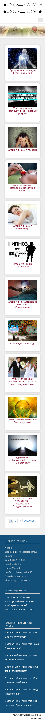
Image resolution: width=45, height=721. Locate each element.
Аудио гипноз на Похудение (22, 265)
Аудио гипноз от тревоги (22, 150)
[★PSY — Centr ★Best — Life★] (5, 3)
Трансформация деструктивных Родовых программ (22, 111)
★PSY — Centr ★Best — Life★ (22, 8)
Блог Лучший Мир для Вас (19, 601)
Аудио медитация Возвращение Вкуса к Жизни (22, 188)
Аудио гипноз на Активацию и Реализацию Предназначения (22, 502)
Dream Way (36, 718)
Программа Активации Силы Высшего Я (23, 71)
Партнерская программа (19, 609)
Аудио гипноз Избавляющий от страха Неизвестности (22, 460)
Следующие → (28, 522)
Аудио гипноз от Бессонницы (22, 227)
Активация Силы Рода (22, 343)
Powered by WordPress (23, 714)
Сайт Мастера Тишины (18, 597)
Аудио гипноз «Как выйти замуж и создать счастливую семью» (22, 381)
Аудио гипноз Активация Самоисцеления (22, 421)
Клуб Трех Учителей (16, 605)
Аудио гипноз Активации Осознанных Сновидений (22, 304)
